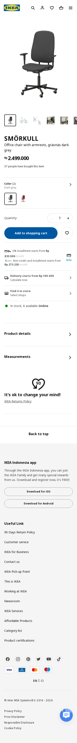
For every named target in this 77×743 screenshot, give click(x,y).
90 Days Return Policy (19, 532)
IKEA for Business (16, 552)
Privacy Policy (13, 711)
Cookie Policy (13, 728)
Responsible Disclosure (19, 722)
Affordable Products (18, 621)
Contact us (12, 562)
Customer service (16, 542)
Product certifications (19, 640)
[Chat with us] (66, 715)
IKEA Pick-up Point (17, 571)
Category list (13, 631)
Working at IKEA (15, 591)
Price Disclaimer (14, 716)
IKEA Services (13, 611)
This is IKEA (12, 581)
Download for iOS (38, 491)
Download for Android (38, 503)
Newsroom (12, 601)
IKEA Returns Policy (17, 401)
